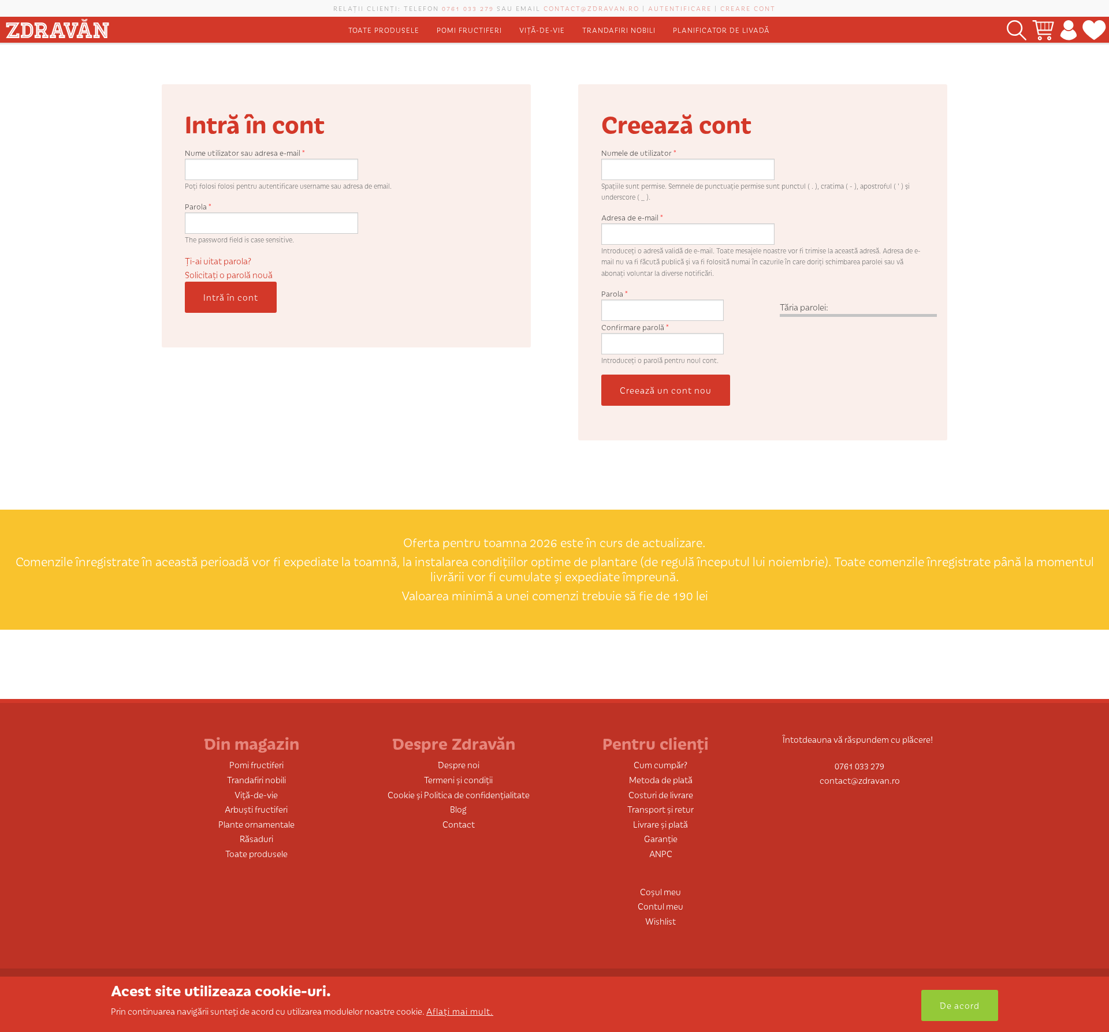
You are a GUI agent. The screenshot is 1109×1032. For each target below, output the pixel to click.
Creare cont (748, 8)
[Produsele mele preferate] (1094, 30)
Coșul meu (660, 891)
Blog (458, 809)
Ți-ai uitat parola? (218, 261)
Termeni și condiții (458, 779)
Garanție (661, 838)
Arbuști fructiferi (256, 809)
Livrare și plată (660, 824)
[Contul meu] (1068, 30)
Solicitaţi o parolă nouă (229, 274)
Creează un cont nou (666, 390)
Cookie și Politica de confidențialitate (459, 794)
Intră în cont (230, 297)
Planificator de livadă (721, 30)
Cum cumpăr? (660, 764)
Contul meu (660, 906)
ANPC (660, 853)
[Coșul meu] (1043, 30)
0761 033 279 (468, 8)
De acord (960, 1005)
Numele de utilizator (638, 152)
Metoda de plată (661, 779)
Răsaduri (256, 838)
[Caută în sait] (1016, 30)
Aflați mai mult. (459, 1011)
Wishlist (660, 921)
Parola (198, 206)
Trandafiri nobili (619, 30)
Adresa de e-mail (632, 217)
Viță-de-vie (542, 30)
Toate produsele (383, 30)
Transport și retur (660, 809)
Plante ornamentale (256, 824)
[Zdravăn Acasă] (57, 26)
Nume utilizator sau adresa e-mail (245, 152)
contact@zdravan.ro (591, 8)
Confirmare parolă (635, 326)
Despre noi (458, 764)
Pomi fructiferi (469, 30)
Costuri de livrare (660, 794)
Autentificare (680, 8)
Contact (458, 824)
